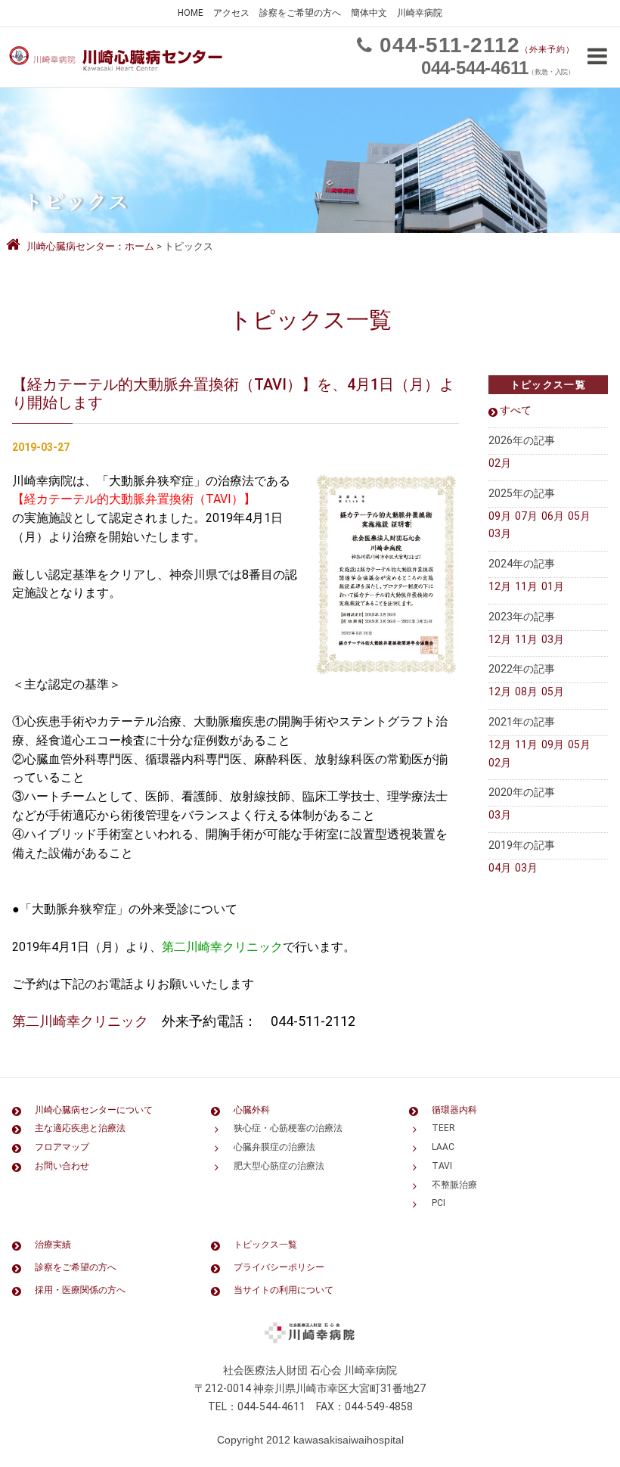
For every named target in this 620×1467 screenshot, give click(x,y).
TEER (443, 1128)
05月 (579, 516)
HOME (190, 13)
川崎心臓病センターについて (94, 1110)
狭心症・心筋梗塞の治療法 (288, 1128)
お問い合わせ (62, 1166)
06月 (552, 516)
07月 (526, 516)
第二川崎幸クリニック (80, 1021)
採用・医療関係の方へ (80, 1290)
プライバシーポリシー (279, 1267)
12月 (499, 586)
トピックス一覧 (265, 1244)
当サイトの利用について (283, 1290)
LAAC (443, 1147)
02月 (499, 463)
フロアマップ (62, 1147)
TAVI (442, 1166)
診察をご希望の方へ (300, 13)
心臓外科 (252, 1110)
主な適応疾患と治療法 (80, 1128)
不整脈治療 (454, 1185)
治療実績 (53, 1244)
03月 (499, 533)
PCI (438, 1203)
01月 (552, 586)
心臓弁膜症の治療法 (274, 1147)
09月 (499, 516)
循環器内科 (454, 1110)
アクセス (231, 13)
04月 (499, 868)
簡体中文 (369, 13)
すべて (516, 410)
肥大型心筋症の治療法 (279, 1166)
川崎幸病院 (419, 13)
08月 (526, 691)
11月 (526, 586)
